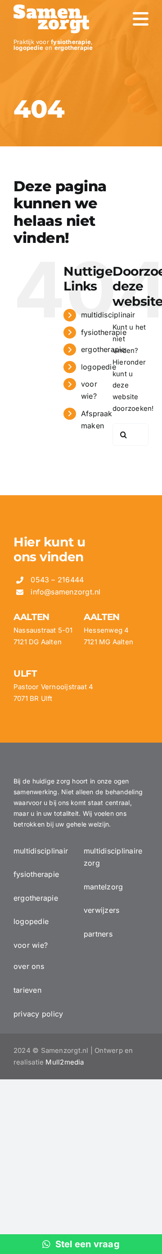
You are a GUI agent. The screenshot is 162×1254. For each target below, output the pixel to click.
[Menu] (140, 19)
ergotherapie (103, 349)
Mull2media (64, 1062)
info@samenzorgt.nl (65, 591)
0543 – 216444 (57, 579)
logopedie (98, 366)
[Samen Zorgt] (51, 8)
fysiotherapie (103, 332)
